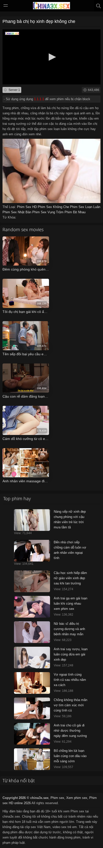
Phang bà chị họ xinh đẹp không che (38, 21)
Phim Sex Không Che (54, 207)
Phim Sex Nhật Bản (17, 212)
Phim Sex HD (27, 207)
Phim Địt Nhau (75, 212)
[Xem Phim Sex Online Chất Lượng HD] (51, 6)
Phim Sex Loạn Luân (85, 207)
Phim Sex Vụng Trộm (48, 212)
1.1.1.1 (39, 99)
